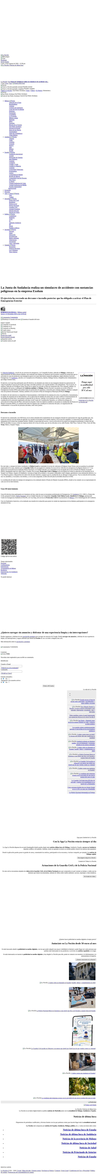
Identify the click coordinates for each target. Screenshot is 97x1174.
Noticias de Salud (87, 1147)
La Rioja (11, 181)
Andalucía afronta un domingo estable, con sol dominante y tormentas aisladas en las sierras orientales (83, 743)
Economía (8, 190)
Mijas (10, 121)
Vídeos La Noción (6, 90)
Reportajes (12, 247)
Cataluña (11, 168)
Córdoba (11, 142)
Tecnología (12, 241)
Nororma (11, 123)
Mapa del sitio (26, 1170)
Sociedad (7, 229)
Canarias (11, 161)
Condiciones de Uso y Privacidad (79, 1170)
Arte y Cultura (9, 193)
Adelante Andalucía (15, 223)
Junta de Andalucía (8, 372)
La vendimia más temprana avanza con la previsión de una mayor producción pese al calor (83, 775)
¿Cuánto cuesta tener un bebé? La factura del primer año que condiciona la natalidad (82, 736)
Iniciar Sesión (5, 62)
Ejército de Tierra (14, 212)
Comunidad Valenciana (16, 169)
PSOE (11, 226)
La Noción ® (5, 1170)
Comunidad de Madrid (16, 174)
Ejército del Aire (14, 211)
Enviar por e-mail (6, 335)
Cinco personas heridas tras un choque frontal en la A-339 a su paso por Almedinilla (81, 788)
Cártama (11, 106)
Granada (11, 144)
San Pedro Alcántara (19, 90)
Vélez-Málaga (13, 135)
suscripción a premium (23, 642)
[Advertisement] (48, 14)
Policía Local (13, 204)
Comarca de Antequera (16, 108)
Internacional (12, 188)
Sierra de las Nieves (15, 130)
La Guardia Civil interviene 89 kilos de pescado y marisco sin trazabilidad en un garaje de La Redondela (83, 782)
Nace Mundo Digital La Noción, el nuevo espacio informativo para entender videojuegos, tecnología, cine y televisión (82, 709)
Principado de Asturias (16, 157)
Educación (12, 235)
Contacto (57, 1170)
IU (10, 221)
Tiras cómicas (13, 252)
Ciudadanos (12, 216)
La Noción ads (83, 402)
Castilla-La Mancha (15, 166)
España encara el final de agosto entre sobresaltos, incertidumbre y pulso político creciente (83, 701)
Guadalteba (12, 114)
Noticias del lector (14, 248)
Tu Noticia (39, 90)
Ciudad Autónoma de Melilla (17, 185)
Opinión (7, 245)
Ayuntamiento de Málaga (8, 568)
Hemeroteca (46, 90)
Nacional (3, 563)
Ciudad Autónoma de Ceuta (17, 183)
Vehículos (4, 573)
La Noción (4, 81)
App (10, 83)
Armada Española (14, 209)
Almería (11, 138)
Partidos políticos (14, 228)
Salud (11, 233)
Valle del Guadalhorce (15, 133)
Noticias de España (87, 1156)
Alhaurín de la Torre (15, 102)
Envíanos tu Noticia (48, 1170)
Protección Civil (14, 200)
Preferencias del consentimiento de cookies (21, 1172)
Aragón (11, 156)
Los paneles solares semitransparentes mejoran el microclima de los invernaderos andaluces (82, 729)
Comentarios (14, 317)
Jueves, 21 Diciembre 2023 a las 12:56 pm (13, 314)
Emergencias (4, 566)
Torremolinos (13, 132)
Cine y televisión (14, 243)
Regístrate (4, 60)
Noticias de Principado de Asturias (79, 1152)
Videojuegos (13, 240)
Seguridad (8, 199)
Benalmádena (13, 104)
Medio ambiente (14, 238)
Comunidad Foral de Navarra (18, 178)
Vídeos (33, 90)
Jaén (10, 147)
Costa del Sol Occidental (16, 109)
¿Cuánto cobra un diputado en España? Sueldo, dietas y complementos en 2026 (82, 749)
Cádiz (11, 140)
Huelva (11, 145)
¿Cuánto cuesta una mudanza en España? (83, 1073)
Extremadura (13, 171)
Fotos (27, 90)
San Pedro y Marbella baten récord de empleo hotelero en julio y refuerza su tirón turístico (81, 722)
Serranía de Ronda (14, 128)
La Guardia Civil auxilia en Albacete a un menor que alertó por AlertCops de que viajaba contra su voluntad (81, 763)
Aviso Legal (64, 1170)
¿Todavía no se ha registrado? (9, 668)
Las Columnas (13, 250)
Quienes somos (36, 1170)
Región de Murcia (14, 176)
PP (10, 224)
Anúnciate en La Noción (86, 400)
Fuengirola (12, 113)
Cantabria (12, 162)
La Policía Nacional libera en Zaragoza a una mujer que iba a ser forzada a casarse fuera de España (81, 756)
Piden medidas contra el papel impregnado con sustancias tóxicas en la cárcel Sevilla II (82, 716)
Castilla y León (13, 164)
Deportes (7, 192)
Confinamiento (5, 565)
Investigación (13, 236)
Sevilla (11, 150)
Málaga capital (13, 118)
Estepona (12, 111)
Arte (10, 195)
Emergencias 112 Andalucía (9, 572)
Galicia (11, 173)
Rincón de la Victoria (15, 125)
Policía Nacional (14, 205)
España (7, 152)
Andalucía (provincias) (16, 154)
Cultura (11, 197)
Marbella (11, 120)
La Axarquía (13, 116)
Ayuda (19, 1170)
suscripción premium (29, 636)
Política (7, 214)
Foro (6, 83)
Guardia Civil (13, 207)
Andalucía (8, 137)
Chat (2, 83)
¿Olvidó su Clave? (6, 673)
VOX (11, 219)
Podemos (12, 217)
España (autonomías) (15, 186)
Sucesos (11, 231)
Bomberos (12, 202)
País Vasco (12, 180)
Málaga (7, 101)
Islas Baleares (13, 159)
